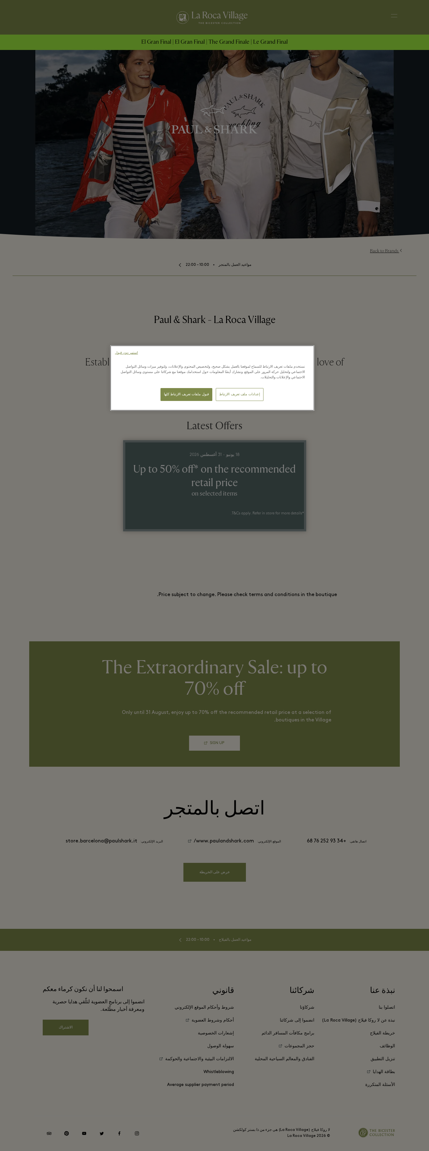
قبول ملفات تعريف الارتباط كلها (186, 394)
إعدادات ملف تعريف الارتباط (239, 394)
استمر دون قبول (126, 353)
